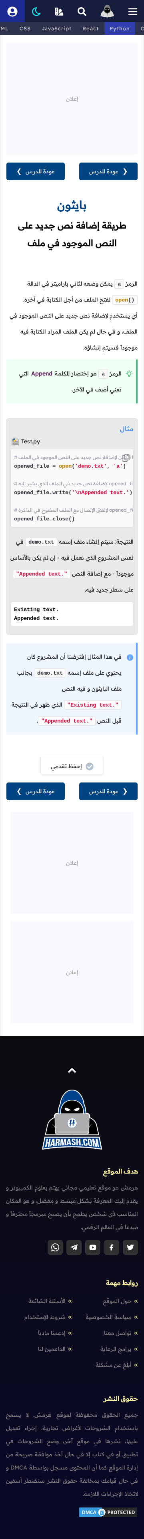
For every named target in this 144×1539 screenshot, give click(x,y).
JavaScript (57, 28)
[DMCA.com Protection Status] (108, 1516)
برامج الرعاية (116, 1348)
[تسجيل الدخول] (12, 11)
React (90, 28)
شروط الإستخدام (45, 1317)
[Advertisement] (72, 93)
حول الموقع (117, 1301)
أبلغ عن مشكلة (114, 1364)
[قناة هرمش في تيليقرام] (74, 1247)
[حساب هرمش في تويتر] (130, 1247)
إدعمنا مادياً (52, 1332)
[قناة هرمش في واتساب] (55, 1247)
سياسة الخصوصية (109, 1317)
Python (120, 28)
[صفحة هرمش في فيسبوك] (111, 1247)
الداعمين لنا (52, 1348)
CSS (25, 28)
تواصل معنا (118, 1332)
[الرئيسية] (107, 11)
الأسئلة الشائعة (47, 1301)
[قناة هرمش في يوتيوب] (92, 1247)
